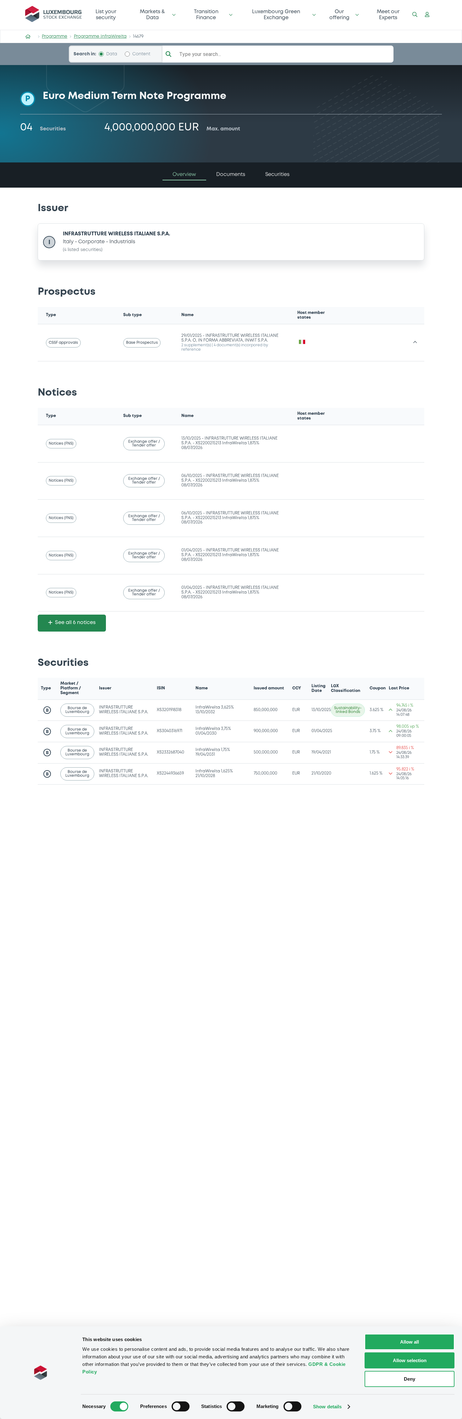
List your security (106, 14)
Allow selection (409, 1360)
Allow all (409, 1342)
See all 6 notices (75, 622)
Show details (327, 1406)
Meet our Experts (388, 14)
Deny (409, 1379)
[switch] (181, 1406)
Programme (54, 36)
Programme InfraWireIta (100, 36)
